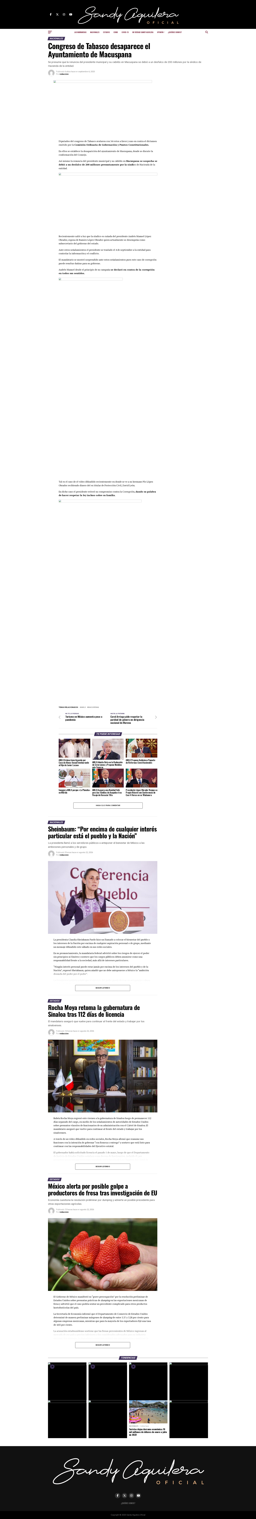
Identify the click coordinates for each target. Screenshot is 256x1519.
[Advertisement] (186, 96)
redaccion (64, 74)
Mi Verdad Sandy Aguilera (142, 32)
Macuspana (93, 707)
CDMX (115, 32)
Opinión (160, 32)
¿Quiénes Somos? (175, 32)
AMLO (83, 707)
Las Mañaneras (80, 32)
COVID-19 (125, 32)
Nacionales (94, 32)
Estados (106, 32)
